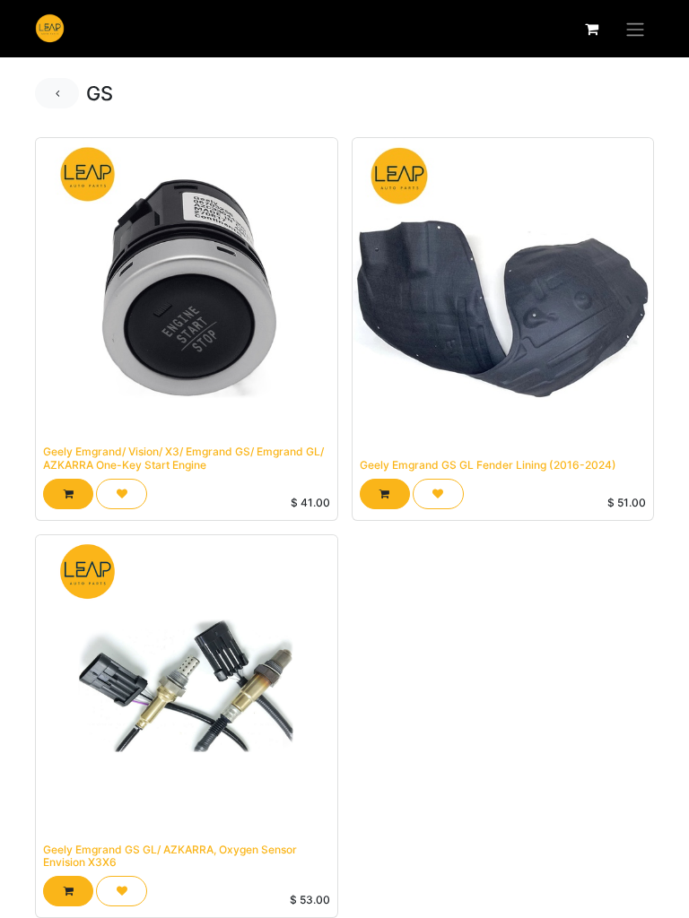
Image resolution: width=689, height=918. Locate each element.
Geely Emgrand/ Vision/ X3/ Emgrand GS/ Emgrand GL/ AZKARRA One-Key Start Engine (183, 458)
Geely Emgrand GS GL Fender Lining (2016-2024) (488, 465)
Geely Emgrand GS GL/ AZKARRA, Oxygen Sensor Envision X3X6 (170, 856)
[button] (68, 494)
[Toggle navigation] (635, 28)
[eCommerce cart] (591, 29)
